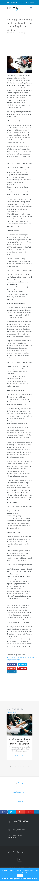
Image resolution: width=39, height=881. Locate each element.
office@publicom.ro (31, 2)
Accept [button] (20, 876)
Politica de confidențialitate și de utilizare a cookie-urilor (19, 878)
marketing (22, 33)
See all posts (12, 712)
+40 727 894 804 (12, 2)
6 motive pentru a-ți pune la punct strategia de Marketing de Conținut (19, 741)
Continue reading (19, 755)
